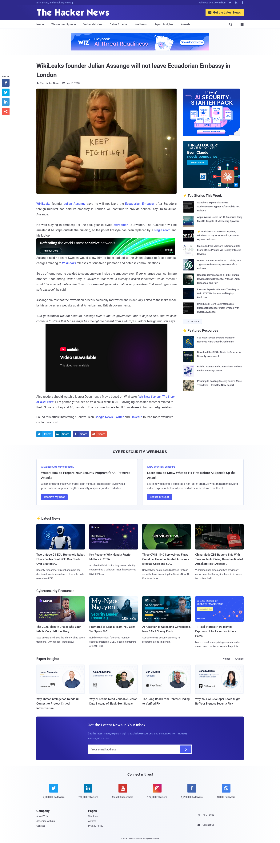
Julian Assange (75, 204)
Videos (226, 658)
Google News (104, 417)
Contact (40, 825)
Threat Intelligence (63, 24)
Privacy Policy (95, 825)
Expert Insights (164, 24)
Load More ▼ (192, 321)
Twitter (119, 417)
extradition (121, 225)
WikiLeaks (43, 204)
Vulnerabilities (92, 24)
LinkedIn (136, 417)
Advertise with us (45, 821)
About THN (42, 816)
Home (40, 24)
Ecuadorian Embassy (139, 204)
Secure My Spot (159, 496)
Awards (185, 24)
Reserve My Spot (54, 496)
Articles (239, 658)
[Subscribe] (185, 749)
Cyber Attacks (118, 24)
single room (162, 230)
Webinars (141, 24)
